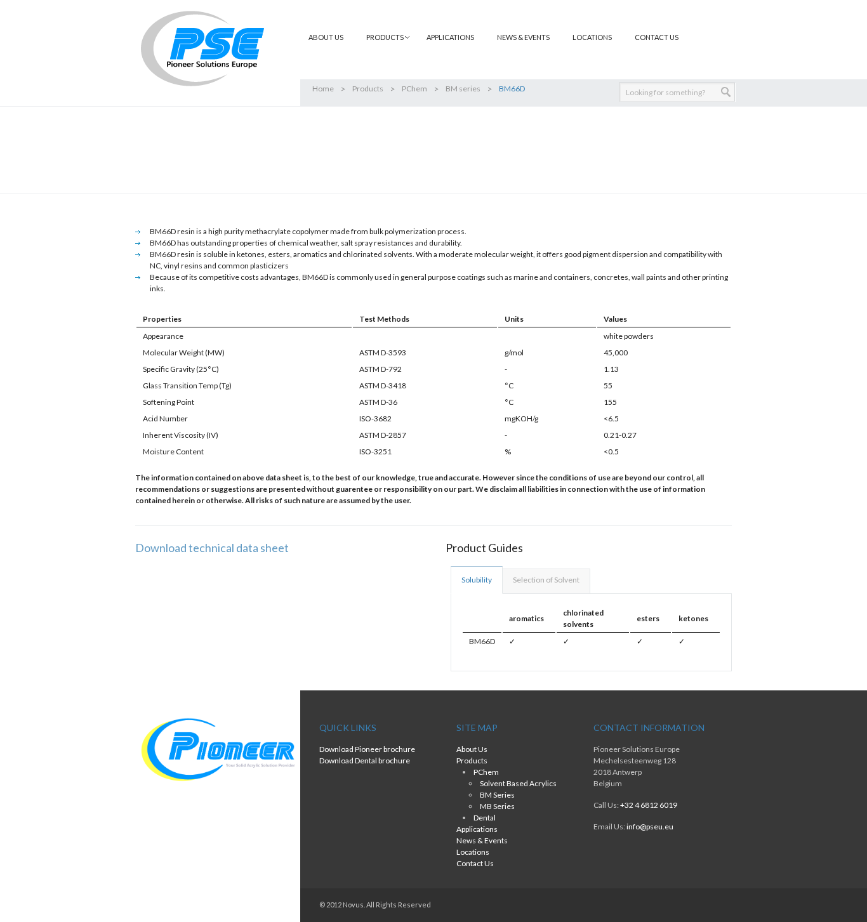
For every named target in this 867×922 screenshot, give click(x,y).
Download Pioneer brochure (367, 749)
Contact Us (656, 37)
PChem (414, 88)
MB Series (497, 806)
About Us (325, 37)
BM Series (497, 795)
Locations (592, 37)
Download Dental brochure (364, 760)
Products (367, 88)
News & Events (523, 37)
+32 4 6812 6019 (648, 805)
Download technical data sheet (212, 548)
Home (323, 88)
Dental (484, 817)
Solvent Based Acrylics (518, 783)
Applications (450, 37)
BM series (463, 88)
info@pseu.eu (649, 826)
